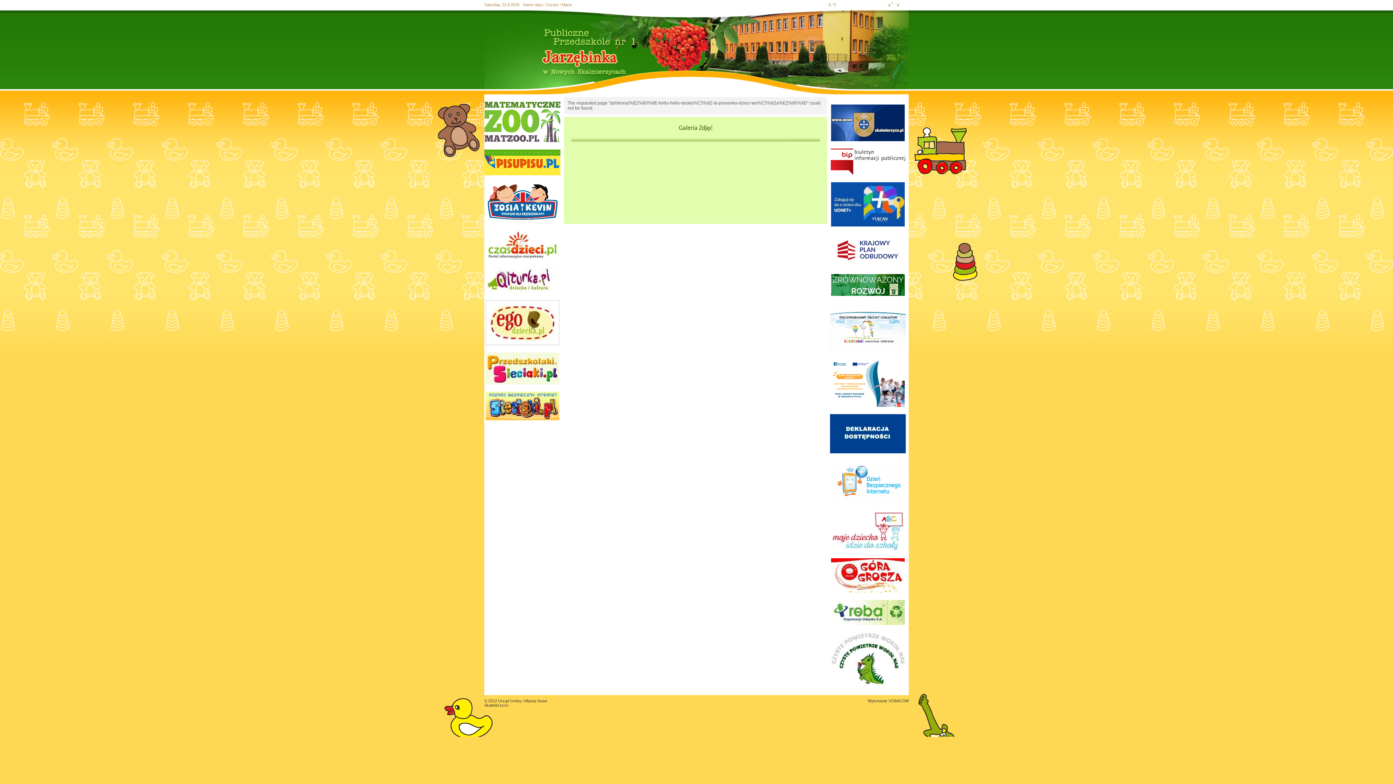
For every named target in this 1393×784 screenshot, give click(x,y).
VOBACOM (898, 701)
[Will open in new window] (522, 122)
